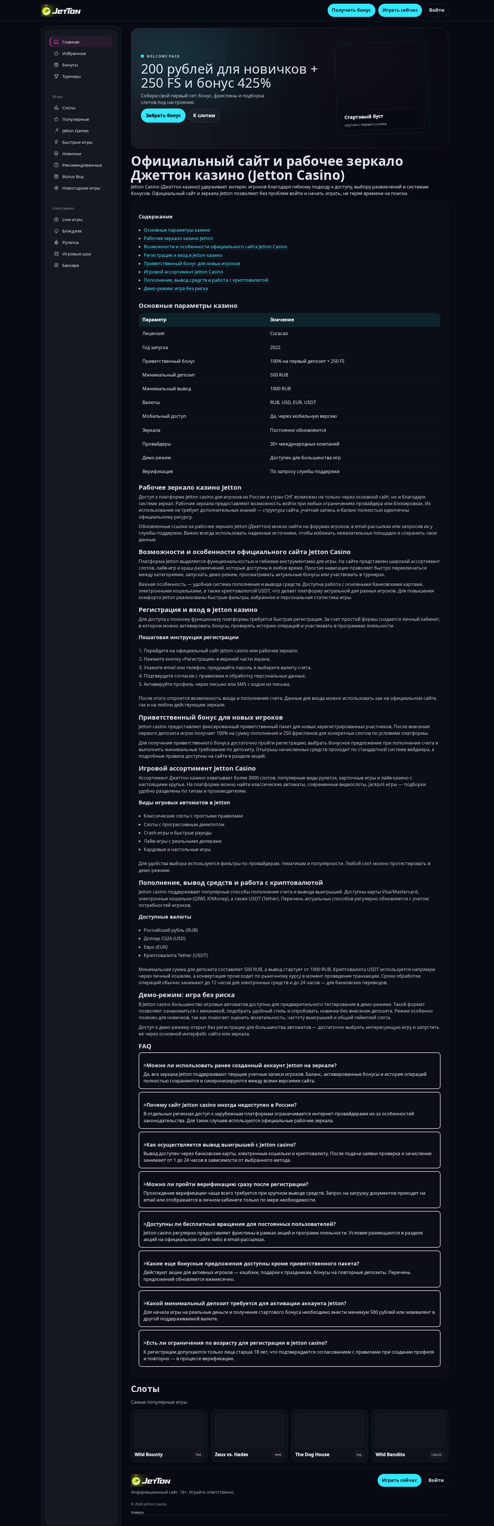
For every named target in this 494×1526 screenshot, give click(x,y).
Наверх (137, 1512)
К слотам (204, 115)
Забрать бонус (163, 115)
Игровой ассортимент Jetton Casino (183, 272)
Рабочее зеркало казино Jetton (178, 238)
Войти (437, 10)
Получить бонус (351, 10)
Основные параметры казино (177, 230)
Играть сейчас (400, 10)
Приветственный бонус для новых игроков (192, 263)
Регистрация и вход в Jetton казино (183, 255)
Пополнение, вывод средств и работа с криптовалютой (206, 280)
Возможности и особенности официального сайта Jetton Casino (215, 246)
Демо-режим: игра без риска (176, 288)
